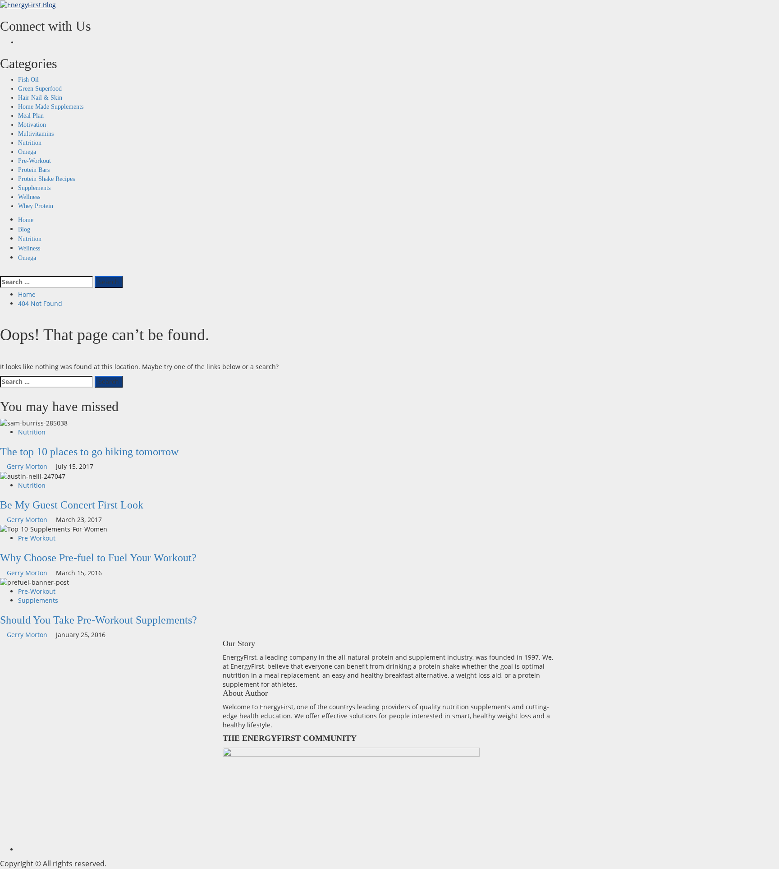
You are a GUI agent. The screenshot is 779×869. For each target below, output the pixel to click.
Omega (27, 151)
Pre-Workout (34, 160)
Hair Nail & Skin (40, 97)
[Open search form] (2, 271)
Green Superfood (40, 88)
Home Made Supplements (50, 106)
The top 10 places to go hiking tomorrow (89, 452)
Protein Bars (34, 169)
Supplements (34, 188)
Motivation (32, 124)
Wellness (29, 197)
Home (25, 220)
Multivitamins (36, 133)
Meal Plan (31, 115)
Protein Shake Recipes (46, 179)
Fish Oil (28, 79)
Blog (24, 229)
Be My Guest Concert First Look (71, 505)
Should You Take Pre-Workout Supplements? (98, 620)
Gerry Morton (28, 466)
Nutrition (29, 142)
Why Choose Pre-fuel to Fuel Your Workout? (98, 558)
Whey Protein (35, 206)
